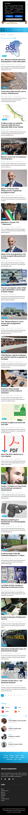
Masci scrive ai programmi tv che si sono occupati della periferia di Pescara (13, 256)
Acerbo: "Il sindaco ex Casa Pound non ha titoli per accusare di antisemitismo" (13, 488)
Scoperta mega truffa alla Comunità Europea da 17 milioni (12, 554)
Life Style (4, 450)
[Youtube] (18, 29)
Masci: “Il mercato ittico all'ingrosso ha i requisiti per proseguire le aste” (11, 190)
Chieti (3, 395)
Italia (3, 96)
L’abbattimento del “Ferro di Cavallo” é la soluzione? (16, 744)
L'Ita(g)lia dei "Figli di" (14, 720)
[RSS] (21, 29)
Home (4, 34)
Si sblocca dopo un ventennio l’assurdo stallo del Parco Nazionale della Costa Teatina (12, 125)
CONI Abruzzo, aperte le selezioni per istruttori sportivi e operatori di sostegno (14, 357)
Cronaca (4, 385)
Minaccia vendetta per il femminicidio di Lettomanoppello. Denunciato (13, 522)
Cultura (17, 757)
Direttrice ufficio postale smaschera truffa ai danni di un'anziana (11, 391)
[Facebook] (14, 29)
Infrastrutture (10, 759)
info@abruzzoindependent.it (15, 776)
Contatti (2, 800)
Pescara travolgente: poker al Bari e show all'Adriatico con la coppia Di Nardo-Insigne (13, 290)
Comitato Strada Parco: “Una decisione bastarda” (11, 682)
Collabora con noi (4, 790)
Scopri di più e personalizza (14, 19)
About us (3, 792)
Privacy (2, 797)
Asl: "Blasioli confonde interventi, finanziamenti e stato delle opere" (13, 61)
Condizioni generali (5, 798)
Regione (3, 129)
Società (4, 418)
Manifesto (3, 793)
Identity (4, 716)
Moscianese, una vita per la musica (16, 729)
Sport (4, 284)
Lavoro (19, 759)
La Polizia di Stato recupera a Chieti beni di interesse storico (12, 586)
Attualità (4, 153)
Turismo (6, 755)
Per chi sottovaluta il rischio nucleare (16, 737)
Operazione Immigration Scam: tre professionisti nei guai (13, 650)
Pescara (3, 64)
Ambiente (4, 119)
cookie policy (10, 13)
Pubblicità (3, 795)
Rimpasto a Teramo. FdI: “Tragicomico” (10, 223)
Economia (4, 87)
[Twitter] (16, 29)
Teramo (3, 227)
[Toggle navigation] (2, 30)
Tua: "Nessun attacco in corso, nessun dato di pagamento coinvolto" (12, 323)
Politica (4, 218)
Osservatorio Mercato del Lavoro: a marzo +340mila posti (13, 92)
